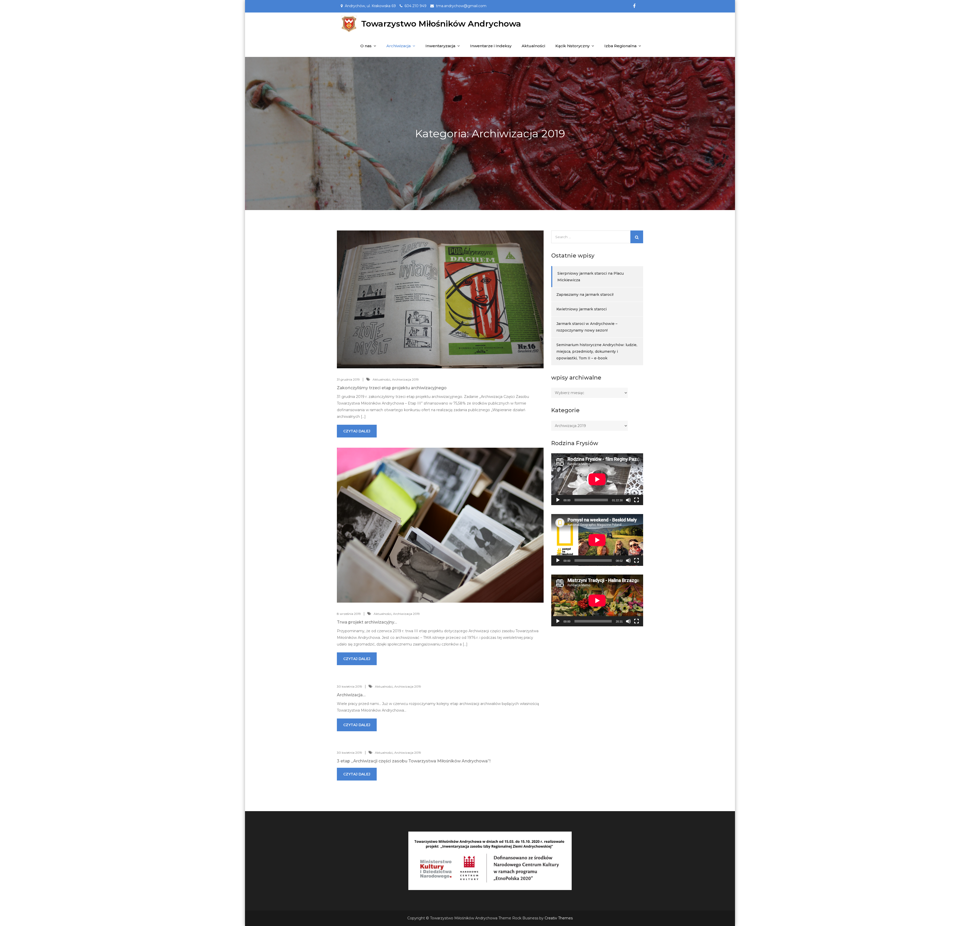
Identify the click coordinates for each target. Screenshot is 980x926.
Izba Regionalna (620, 45)
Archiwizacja (398, 45)
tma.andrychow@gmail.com (461, 6)
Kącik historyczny (572, 45)
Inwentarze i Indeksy (490, 45)
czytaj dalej (356, 431)
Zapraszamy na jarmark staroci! (585, 294)
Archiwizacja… (351, 694)
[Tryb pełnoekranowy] (636, 500)
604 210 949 (415, 6)
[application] (597, 479)
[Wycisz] (628, 500)
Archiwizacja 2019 (405, 379)
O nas (366, 45)
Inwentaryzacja (440, 45)
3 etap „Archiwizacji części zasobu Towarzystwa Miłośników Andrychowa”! (414, 761)
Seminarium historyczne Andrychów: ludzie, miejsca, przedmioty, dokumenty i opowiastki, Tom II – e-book (596, 351)
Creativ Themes (559, 918)
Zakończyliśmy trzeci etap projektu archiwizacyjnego (392, 387)
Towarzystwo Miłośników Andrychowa (441, 24)
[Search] (636, 236)
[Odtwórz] (557, 500)
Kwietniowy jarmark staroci (581, 309)
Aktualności (533, 45)
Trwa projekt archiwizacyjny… (367, 622)
